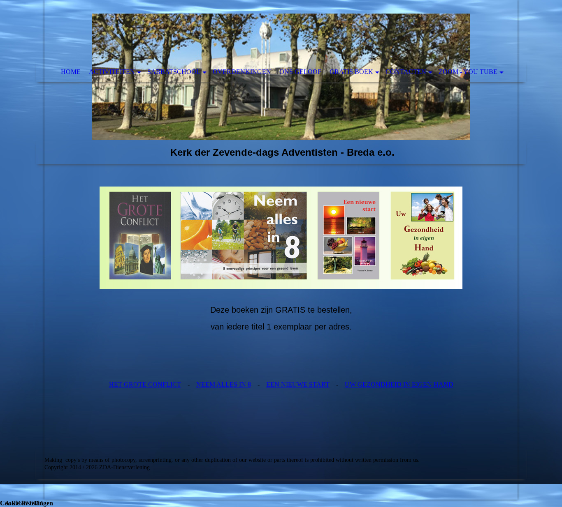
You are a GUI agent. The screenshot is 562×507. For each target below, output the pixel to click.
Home (71, 71)
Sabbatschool (173, 71)
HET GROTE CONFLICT (145, 384)
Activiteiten (112, 71)
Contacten (406, 71)
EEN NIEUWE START (298, 384)
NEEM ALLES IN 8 (223, 384)
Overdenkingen (242, 71)
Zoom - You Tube (468, 71)
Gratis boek (351, 71)
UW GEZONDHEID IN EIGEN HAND (399, 384)
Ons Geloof (300, 71)
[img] (281, 82)
